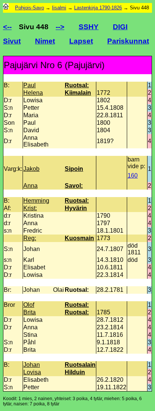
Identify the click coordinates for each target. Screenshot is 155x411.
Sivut (12, 41)
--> (60, 27)
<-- (7, 27)
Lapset (81, 41)
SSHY (89, 27)
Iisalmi (59, 7)
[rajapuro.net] (6, 7)
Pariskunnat (128, 41)
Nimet (45, 41)
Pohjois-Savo (29, 7)
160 (133, 175)
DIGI (120, 27)
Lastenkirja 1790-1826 (98, 7)
